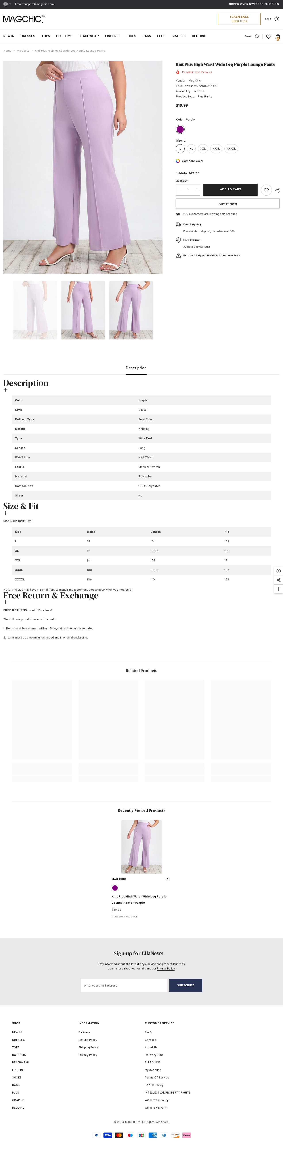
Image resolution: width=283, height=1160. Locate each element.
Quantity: (182, 181)
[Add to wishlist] (266, 190)
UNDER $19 (239, 21)
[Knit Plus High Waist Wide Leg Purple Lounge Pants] (141, 847)
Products (23, 51)
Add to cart (230, 189)
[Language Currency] (7, 4)
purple (115, 888)
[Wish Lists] (269, 37)
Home (7, 51)
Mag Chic (195, 81)
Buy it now (228, 204)
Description (136, 368)
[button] (4, 310)
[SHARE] (276, 190)
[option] (83, 167)
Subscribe (185, 985)
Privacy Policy (166, 969)
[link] (42, 772)
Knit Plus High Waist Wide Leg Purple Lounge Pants (139, 900)
